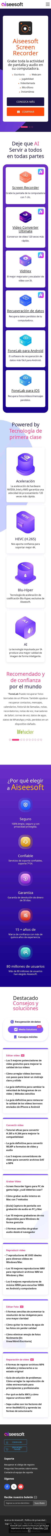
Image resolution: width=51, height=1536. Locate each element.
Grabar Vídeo (13, 1181)
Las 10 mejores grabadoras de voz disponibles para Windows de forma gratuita (25, 1219)
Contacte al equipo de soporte (18, 1472)
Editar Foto (12, 1306)
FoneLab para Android (25, 351)
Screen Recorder (25, 187)
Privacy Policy (38, 1528)
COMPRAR (28, 111)
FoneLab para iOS (25, 390)
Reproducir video (15, 1250)
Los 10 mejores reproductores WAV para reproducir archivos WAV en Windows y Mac (25, 1272)
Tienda (17, 1449)
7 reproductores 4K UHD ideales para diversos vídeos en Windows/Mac (24, 1259)
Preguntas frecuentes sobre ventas (21, 1468)
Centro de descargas (17, 1443)
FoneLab (13, 694)
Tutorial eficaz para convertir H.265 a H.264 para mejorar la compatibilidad (22, 1133)
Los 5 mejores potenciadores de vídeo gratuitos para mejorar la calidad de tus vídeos (24, 1064)
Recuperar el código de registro (19, 1465)
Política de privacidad (35, 1520)
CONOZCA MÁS (25, 101)
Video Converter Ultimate (25, 229)
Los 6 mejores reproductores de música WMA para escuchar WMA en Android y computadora (25, 1285)
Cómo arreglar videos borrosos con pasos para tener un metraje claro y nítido (24, 1077)
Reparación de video (18, 1359)
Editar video (13, 1055)
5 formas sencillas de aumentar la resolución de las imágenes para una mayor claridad (25, 1315)
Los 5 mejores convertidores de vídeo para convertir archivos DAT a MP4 (25, 1160)
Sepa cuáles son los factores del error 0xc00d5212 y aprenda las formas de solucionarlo (24, 1408)
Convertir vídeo (15, 1125)
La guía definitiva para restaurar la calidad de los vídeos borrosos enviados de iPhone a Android (24, 1103)
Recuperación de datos (25, 311)
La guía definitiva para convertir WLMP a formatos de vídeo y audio (24, 1147)
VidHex (25, 271)
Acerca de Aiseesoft (14, 1520)
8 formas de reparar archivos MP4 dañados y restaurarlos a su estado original (25, 1368)
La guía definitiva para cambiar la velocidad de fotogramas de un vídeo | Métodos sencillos (25, 1090)
